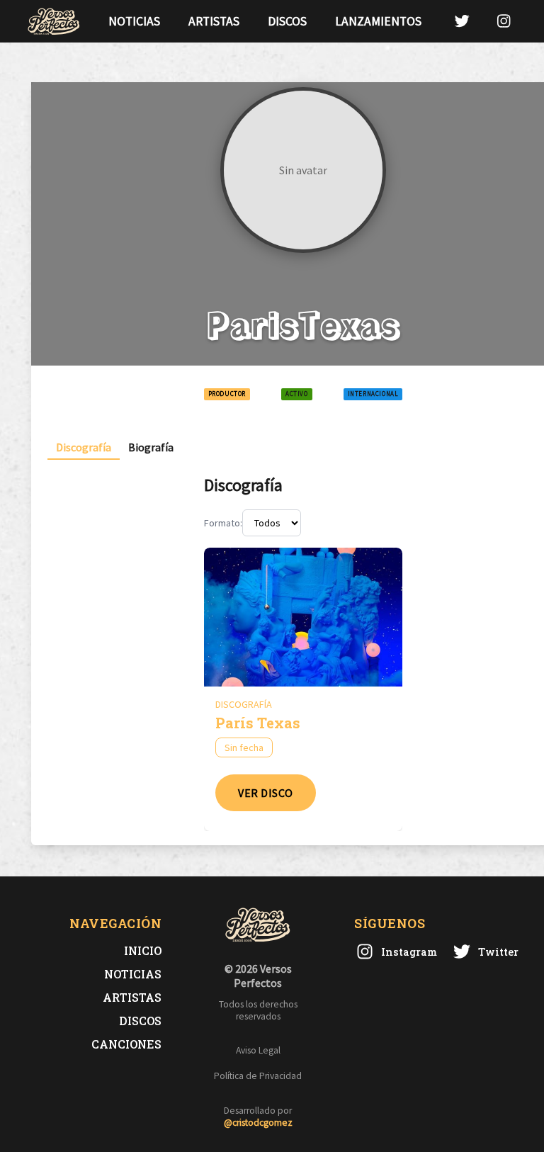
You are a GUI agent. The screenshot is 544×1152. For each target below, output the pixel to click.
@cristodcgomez (258, 1123)
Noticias (134, 21)
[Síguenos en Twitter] (462, 21)
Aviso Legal (258, 1050)
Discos (287, 21)
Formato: (223, 522)
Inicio (143, 950)
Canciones (126, 1044)
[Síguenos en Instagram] (503, 21)
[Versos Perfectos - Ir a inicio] (54, 21)
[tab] (83, 447)
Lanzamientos (378, 21)
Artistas (213, 21)
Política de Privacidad (258, 1076)
